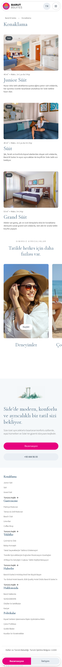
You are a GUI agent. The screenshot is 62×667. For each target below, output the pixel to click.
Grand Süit (8, 492)
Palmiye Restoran (11, 507)
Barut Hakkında (10, 594)
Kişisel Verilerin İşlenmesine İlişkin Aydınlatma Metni (24, 619)
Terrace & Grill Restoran (13, 511)
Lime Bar (7, 521)
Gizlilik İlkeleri (9, 628)
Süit (5, 487)
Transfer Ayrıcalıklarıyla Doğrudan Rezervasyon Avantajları (27, 555)
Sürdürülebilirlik (10, 599)
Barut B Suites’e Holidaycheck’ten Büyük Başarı (22, 574)
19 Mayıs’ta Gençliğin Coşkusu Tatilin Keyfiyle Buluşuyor (26, 560)
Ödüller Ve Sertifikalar (12, 603)
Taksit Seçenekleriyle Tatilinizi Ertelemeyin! (21, 550)
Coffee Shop (8, 526)
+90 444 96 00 (31, 457)
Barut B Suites (10, 18)
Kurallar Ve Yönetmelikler (14, 633)
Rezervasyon (31, 446)
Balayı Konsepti (10, 545)
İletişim (45, 661)
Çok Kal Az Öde (10, 540)
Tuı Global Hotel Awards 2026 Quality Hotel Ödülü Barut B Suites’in (30, 579)
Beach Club (8, 516)
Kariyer (6, 608)
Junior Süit (8, 482)
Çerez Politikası (10, 624)
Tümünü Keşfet (10, 497)
